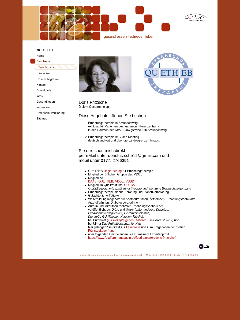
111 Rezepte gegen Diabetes (127, 220)
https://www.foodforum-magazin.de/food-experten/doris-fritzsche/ (132, 237)
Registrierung (113, 171)
